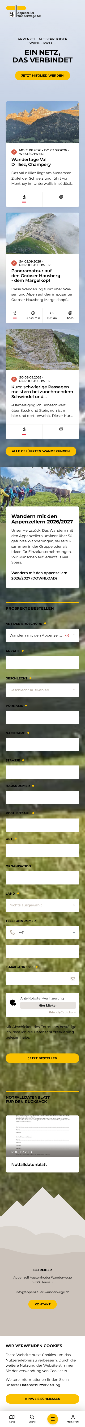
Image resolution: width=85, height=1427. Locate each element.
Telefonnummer (21, 920)
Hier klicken (48, 1005)
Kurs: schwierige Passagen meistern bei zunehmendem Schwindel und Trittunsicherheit (42, 392)
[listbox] (42, 635)
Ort (9, 838)
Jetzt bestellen (42, 1058)
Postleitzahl (18, 813)
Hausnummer (18, 785)
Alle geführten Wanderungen (41, 451)
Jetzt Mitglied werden (42, 75)
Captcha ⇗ (62, 1012)
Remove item (67, 635)
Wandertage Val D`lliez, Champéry (31, 162)
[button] (52, 1419)
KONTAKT (43, 1304)
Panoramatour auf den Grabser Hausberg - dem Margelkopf (35, 275)
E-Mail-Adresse (20, 967)
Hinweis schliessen (42, 1399)
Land (10, 893)
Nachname (15, 733)
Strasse (13, 760)
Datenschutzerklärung (54, 1032)
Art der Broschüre (24, 623)
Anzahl (13, 651)
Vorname (14, 705)
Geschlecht (16, 678)
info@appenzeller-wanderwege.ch (42, 1292)
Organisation (18, 866)
